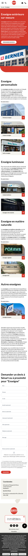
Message (4, 437)
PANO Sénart (12, 332)
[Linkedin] (14, 525)
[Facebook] (11, 525)
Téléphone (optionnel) (7, 431)
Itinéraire (5, 488)
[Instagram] (17, 525)
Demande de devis (9, 42)
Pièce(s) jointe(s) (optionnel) (8, 448)
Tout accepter (6, 554)
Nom (3, 385)
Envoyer (6, 472)
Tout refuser (14, 554)
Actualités (14, 531)
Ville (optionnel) (5, 424)
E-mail (3, 398)
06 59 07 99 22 (7, 490)
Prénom (4, 392)
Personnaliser (22, 554)
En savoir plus (4, 101)
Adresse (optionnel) (6, 411)
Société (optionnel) (6, 405)
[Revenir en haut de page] (24, 525)
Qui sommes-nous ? (14, 529)
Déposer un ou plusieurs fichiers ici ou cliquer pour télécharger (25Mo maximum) (14, 455)
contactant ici (19, 467)
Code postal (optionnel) (7, 418)
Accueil (2, 7)
